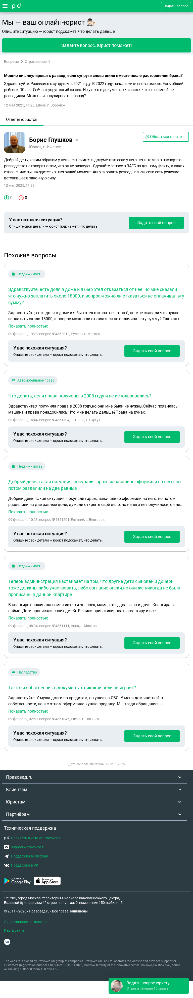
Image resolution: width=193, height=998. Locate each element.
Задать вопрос (176, 6)
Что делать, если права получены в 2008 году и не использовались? (80, 395)
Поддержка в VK (24, 865)
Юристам (15, 801)
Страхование (35, 62)
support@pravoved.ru (28, 847)
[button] (149, 986)
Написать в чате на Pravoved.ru (37, 838)
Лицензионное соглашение (26, 922)
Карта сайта (14, 930)
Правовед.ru (19, 777)
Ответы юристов (21, 119)
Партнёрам (18, 814)
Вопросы (11, 62)
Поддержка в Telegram (29, 856)
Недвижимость (29, 274)
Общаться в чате (166, 136)
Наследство (27, 672)
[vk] (7, 942)
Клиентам (16, 789)
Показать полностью (28, 326)
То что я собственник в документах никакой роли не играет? (72, 687)
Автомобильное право (36, 380)
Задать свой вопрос (156, 222)
